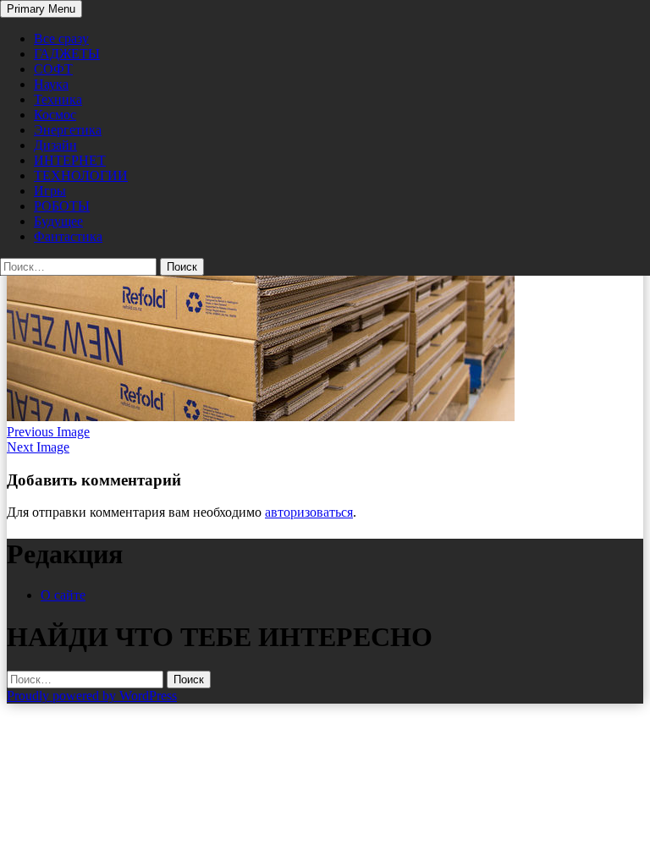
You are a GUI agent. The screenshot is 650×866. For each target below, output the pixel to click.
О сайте (63, 595)
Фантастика (68, 236)
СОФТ (53, 69)
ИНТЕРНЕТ (70, 160)
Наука (51, 84)
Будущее (58, 221)
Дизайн (55, 145)
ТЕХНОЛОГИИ (81, 175)
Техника (58, 99)
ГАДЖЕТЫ (67, 54)
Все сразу (61, 38)
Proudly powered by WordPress (92, 695)
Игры (50, 191)
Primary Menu (41, 9)
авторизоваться (309, 512)
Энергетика (68, 130)
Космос (55, 114)
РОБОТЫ (62, 206)
